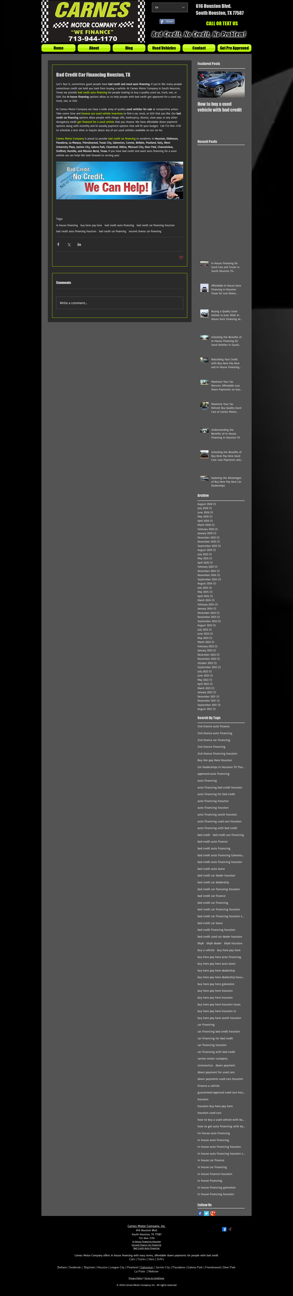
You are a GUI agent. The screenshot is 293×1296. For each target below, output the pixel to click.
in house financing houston (216, 1194)
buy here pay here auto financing (219, 957)
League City (117, 1267)
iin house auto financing (214, 1133)
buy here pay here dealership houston (221, 977)
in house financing (67, 225)
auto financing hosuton (213, 801)
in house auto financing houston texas (221, 1153)
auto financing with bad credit (217, 828)
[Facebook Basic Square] (200, 1213)
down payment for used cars (216, 1072)
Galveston (146, 1267)
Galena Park (195, 1267)
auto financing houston (213, 807)
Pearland (132, 1267)
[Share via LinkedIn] (79, 244)
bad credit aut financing (228, 835)
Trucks (141, 1259)
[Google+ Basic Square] (212, 1213)
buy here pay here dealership (216, 970)
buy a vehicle (206, 950)
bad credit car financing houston (156, 225)
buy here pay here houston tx (217, 1011)
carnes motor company (213, 1058)
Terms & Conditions (154, 1278)
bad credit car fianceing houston (219, 889)
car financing (206, 1024)
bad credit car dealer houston (216, 875)
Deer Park (229, 1267)
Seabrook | (76, 1267)
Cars (132, 1259)
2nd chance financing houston (217, 753)
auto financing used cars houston (220, 821)
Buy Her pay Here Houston (215, 760)
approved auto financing (214, 773)
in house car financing (212, 1167)
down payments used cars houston (220, 1079)
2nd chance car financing (214, 740)
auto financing (207, 780)
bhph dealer (214, 943)
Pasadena (178, 1267)
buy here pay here (91, 225)
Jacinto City (162, 1267)
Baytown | (90, 1267)
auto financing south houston (217, 814)
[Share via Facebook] (58, 244)
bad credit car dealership (213, 882)
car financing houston (212, 1045)
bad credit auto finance (213, 841)
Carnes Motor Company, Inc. (146, 1226)
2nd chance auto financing (215, 733)
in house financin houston (215, 1174)
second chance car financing (145, 231)
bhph (201, 943)
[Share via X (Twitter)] (69, 244)
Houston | (103, 1267)
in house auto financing (213, 1140)
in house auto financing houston (219, 1146)
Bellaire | (63, 1267)
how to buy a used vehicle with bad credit (221, 1119)
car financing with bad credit (216, 1051)
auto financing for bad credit (216, 794)
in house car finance (211, 1160)
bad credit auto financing (119, 225)
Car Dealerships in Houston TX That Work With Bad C (221, 767)
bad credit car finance (211, 895)
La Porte (139, 1271)
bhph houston (233, 943)
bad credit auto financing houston (76, 231)
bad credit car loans (210, 923)
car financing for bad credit (215, 1038)
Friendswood (213, 1267)
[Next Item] (238, 84)
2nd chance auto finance (214, 726)
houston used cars (209, 1112)
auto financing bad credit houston (220, 787)
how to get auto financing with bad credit (221, 1126)
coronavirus (205, 1065)
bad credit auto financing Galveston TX (221, 855)
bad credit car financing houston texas (221, 916)
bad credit (204, 835)
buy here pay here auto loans (217, 963)
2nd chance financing (211, 746)
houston (203, 1099)
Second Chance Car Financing (146, 1244)
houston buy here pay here (215, 1106)
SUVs (160, 1259)
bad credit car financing (112, 231)
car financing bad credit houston (219, 1031)
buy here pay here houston (215, 997)
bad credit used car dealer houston (220, 936)
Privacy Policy (135, 1278)
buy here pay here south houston (219, 1018)
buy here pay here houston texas (219, 1004)
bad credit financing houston (216, 929)
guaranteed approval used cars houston (221, 1092)
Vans (151, 1259)
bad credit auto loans (211, 868)
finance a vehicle (208, 1085)
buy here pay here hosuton (215, 990)
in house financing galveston (217, 1187)
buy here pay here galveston (216, 984)
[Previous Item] (204, 84)
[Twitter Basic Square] (206, 1213)
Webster (153, 1271)
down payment (225, 1065)
